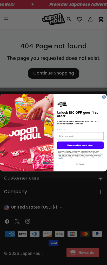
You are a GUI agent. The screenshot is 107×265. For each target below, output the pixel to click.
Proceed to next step (80, 145)
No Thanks (80, 164)
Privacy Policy (99, 157)
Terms (61, 158)
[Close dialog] (104, 97)
